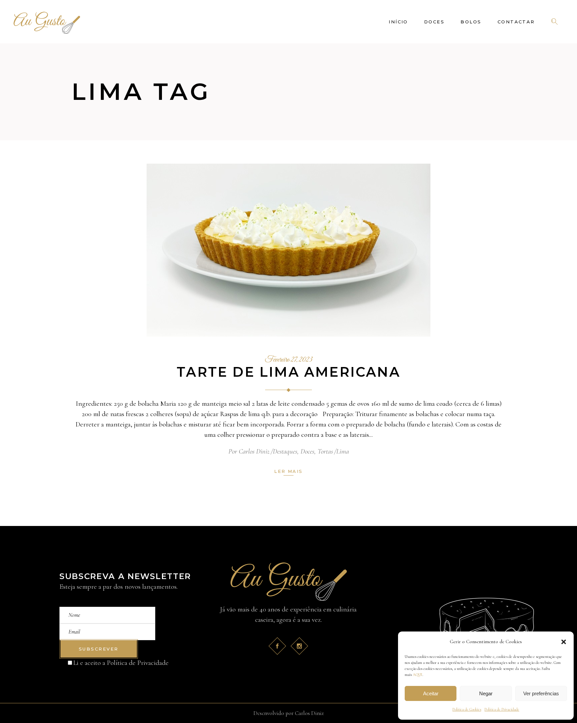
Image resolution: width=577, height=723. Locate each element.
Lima (342, 451)
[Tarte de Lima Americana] (288, 250)
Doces (307, 451)
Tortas (325, 451)
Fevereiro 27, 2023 (289, 360)
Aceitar (430, 693)
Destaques (285, 451)
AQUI (417, 674)
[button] (563, 642)
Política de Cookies (466, 709)
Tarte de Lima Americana (288, 372)
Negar (486, 693)
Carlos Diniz (254, 451)
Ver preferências (541, 693)
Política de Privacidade (502, 709)
